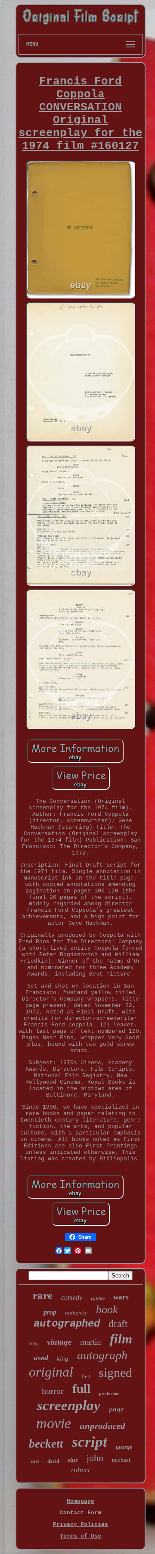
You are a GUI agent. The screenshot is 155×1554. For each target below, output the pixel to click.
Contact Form (80, 1513)
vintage (59, 1341)
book (107, 1309)
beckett (46, 1443)
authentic (76, 1312)
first (86, 1377)
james (98, 1298)
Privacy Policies (80, 1524)
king (62, 1358)
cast (35, 1461)
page (116, 1409)
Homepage (80, 1501)
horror (53, 1390)
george (124, 1447)
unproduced (102, 1426)
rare (43, 1295)
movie (53, 1423)
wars (121, 1297)
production (109, 1393)
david (53, 1461)
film (121, 1338)
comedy (71, 1297)
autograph (102, 1355)
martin (90, 1341)
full (81, 1388)
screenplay (68, 1405)
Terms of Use (80, 1536)
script (89, 1441)
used (41, 1357)
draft (117, 1323)
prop (49, 1312)
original (51, 1372)
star (73, 1459)
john (95, 1457)
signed (115, 1372)
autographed (67, 1324)
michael (121, 1460)
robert (80, 1469)
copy (33, 1343)
